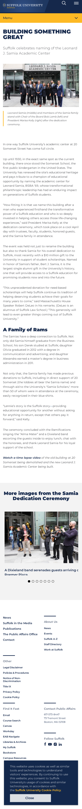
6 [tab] (49, 581)
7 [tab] (53, 581)
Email (6, 715)
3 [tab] (37, 581)
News (7, 617)
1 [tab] (29, 581)
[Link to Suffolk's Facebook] (45, 744)
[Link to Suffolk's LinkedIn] (60, 744)
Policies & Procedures (16, 672)
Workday (8, 731)
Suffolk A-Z (51, 638)
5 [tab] (45, 581)
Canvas (7, 725)
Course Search (11, 720)
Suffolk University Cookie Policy (38, 790)
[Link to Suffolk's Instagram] (55, 744)
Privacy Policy (11, 691)
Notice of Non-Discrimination (12, 680)
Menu (7, 18)
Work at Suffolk (53, 649)
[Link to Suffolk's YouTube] (50, 744)
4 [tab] (41, 581)
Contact (9, 640)
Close (29, 798)
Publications (12, 628)
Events (48, 633)
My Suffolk (9, 747)
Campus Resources (14, 757)
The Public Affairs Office (20, 634)
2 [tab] (33, 581)
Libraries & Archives (14, 741)
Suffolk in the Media (17, 623)
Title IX (7, 686)
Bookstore (9, 752)
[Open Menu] (76, 3)
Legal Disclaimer (13, 667)
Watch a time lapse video (22, 457)
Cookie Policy (11, 697)
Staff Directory (53, 644)
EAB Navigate (11, 736)
